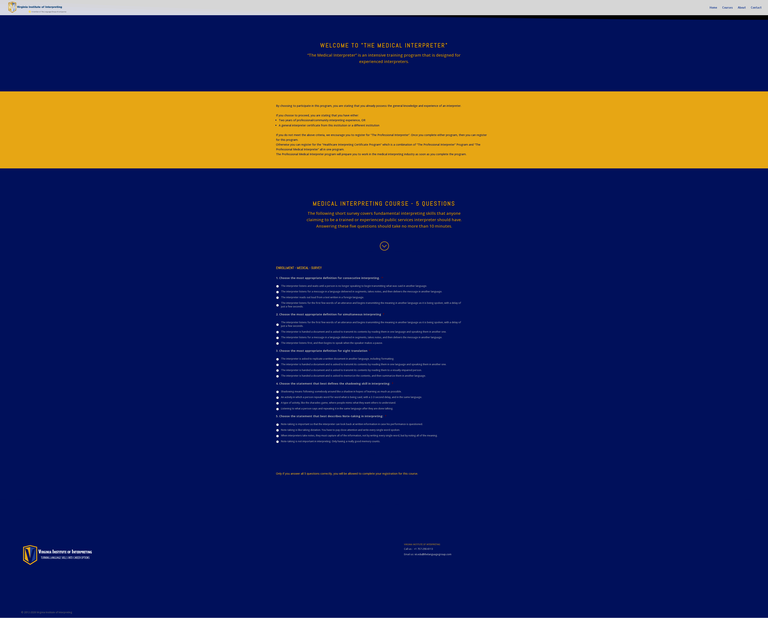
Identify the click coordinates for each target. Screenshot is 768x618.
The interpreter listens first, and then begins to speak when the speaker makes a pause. (332, 343)
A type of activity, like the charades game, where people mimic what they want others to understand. (338, 402)
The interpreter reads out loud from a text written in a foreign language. (322, 297)
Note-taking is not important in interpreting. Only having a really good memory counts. (330, 441)
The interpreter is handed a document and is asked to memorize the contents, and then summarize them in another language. (353, 375)
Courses (727, 7)
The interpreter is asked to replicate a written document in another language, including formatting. (337, 358)
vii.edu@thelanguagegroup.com (433, 554)
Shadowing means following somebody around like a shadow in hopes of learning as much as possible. (341, 391)
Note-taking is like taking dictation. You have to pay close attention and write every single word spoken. (340, 430)
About (742, 7)
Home (713, 7)
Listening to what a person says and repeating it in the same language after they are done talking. (337, 408)
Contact (756, 7)
